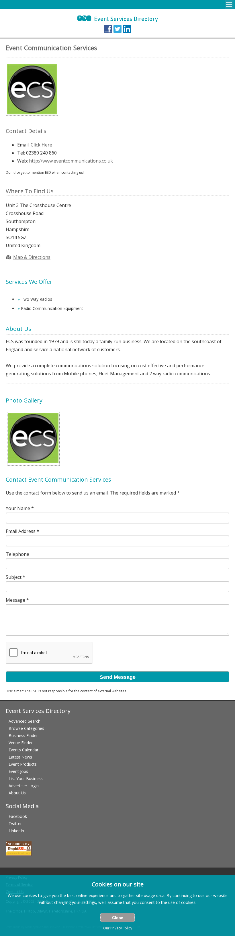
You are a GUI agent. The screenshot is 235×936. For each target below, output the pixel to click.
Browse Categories (26, 728)
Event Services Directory (117, 19)
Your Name (18, 508)
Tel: (21, 153)
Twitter (15, 823)
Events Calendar (23, 750)
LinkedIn (16, 830)
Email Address (21, 531)
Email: (23, 145)
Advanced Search (24, 721)
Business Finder (23, 735)
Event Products (23, 764)
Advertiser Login (24, 785)
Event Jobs (18, 771)
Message (15, 600)
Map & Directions (31, 257)
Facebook (18, 816)
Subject (13, 577)
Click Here (41, 145)
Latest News (20, 757)
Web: (22, 161)
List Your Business (26, 778)
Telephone (17, 554)
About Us (17, 793)
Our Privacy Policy (117, 928)
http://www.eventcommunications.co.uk (71, 161)
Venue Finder (21, 742)
